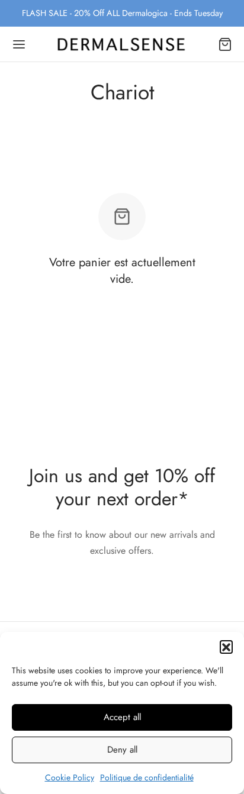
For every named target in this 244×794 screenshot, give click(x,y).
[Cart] (225, 44)
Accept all (122, 717)
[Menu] (19, 44)
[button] (226, 647)
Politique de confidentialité (147, 777)
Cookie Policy (69, 777)
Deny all (122, 749)
